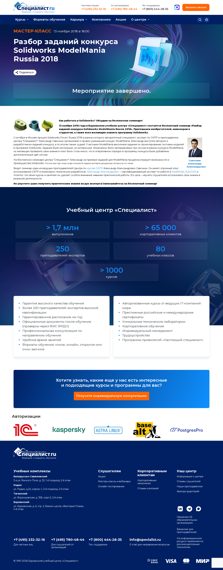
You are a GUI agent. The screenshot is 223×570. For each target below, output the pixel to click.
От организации (120, 5)
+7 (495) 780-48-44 (124, 9)
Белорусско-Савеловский (30, 476)
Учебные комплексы (32, 471)
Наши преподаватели (190, 486)
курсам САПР (95, 168)
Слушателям (109, 471)
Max (198, 508)
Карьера (77, 19)
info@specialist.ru (145, 539)
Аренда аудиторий (188, 491)
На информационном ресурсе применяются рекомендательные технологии (190, 543)
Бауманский (21, 502)
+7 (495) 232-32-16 (93, 9)
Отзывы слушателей (188, 481)
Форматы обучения (49, 19)
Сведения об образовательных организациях (187, 519)
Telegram (189, 508)
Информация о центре (190, 476)
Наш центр (186, 471)
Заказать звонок (195, 7)
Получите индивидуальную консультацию (111, 396)
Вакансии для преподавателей (187, 531)
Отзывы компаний (148, 488)
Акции (121, 19)
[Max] (177, 7)
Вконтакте (180, 508)
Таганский (20, 493)
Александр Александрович (103, 171)
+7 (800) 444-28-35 (155, 9)
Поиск (200, 20)
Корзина (206, 20)
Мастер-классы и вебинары (114, 481)
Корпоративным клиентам (152, 473)
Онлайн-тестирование (111, 486)
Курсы (20, 19)
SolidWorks (178, 171)
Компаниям (101, 19)
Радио (18, 485)
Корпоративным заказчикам (146, 482)
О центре (138, 19)
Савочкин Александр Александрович (196, 163)
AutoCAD (190, 171)
